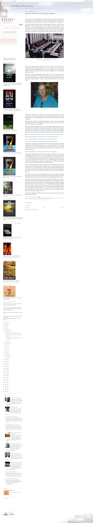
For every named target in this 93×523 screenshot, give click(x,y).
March (7, 353)
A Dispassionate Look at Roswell (11, 416)
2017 (6, 370)
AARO (30, 197)
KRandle (13, 490)
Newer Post (27, 207)
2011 (6, 380)
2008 (6, 386)
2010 (6, 382)
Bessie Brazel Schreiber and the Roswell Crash (15, 433)
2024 (6, 328)
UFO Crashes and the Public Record (11, 478)
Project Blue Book (29, 198)
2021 (6, 363)
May (7, 350)
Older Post (62, 207)
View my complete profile (15, 492)
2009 (6, 384)
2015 (6, 373)
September (8, 343)
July (7, 346)
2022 (6, 361)
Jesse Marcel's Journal (14, 407)
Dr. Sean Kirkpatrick (41, 197)
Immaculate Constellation (52, 197)
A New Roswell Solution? (14, 453)
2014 (6, 375)
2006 (6, 389)
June (7, 348)
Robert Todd (36, 198)
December (8, 329)
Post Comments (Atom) (34, 209)
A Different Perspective (22, 6)
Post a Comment (27, 205)
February (7, 355)
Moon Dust (61, 197)
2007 (6, 388)
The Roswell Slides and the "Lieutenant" (12, 424)
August (7, 345)
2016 (6, 372)
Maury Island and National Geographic (12, 333)
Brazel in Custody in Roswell (15, 397)
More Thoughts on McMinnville (11, 471)
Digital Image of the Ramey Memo (16, 462)
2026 (6, 324)
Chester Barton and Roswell (15, 443)
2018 (6, 368)
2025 (6, 326)
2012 (6, 379)
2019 (6, 366)
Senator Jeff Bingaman (45, 198)
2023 (6, 359)
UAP (51, 198)
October (7, 341)
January (7, 357)
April (7, 352)
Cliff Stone (33, 197)
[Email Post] (39, 196)
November (8, 331)
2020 (6, 364)
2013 (6, 377)
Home (45, 207)
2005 (6, 391)
